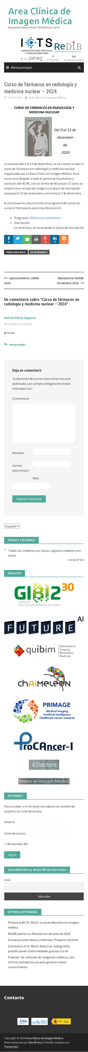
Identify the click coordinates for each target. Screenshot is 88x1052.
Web (36, 478)
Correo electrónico (21, 467)
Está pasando (38, 252)
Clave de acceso (15, 833)
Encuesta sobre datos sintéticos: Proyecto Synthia (43, 940)
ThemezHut (11, 1047)
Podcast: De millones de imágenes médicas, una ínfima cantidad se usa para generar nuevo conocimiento (41, 962)
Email (7, 880)
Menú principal (21, 67)
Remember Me (17, 844)
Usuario (9, 822)
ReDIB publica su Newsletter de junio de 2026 (39, 934)
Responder (17, 344)
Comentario (20, 398)
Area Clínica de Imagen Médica (40, 16)
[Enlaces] (44, 594)
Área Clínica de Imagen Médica (47, 97)
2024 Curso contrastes (45, 218)
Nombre (19, 453)
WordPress (35, 1042)
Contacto (14, 997)
